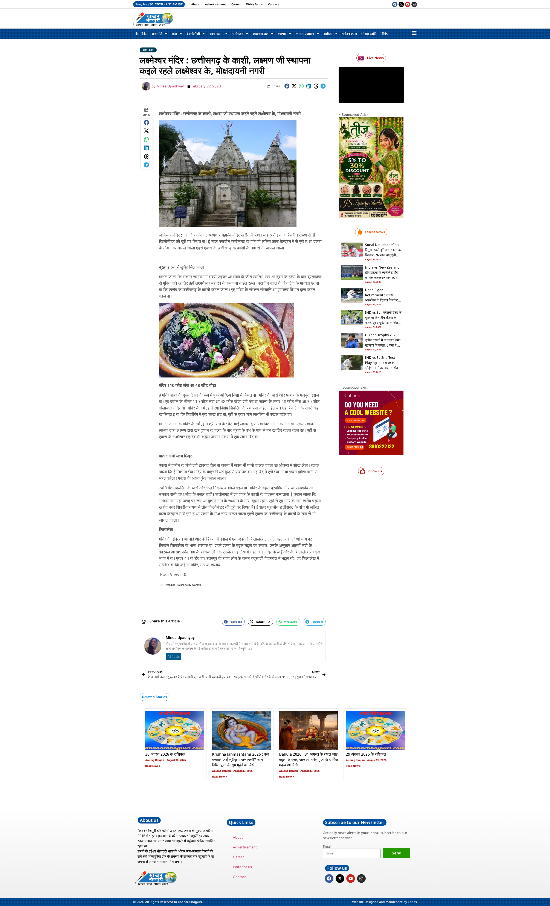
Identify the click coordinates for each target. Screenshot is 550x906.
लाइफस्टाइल (260, 33)
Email (327, 846)
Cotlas (412, 902)
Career (236, 4)
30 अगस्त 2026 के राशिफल (165, 754)
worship (197, 585)
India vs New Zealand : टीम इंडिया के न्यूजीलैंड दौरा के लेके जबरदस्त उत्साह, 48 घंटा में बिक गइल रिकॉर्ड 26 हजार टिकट (383, 278)
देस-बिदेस (141, 33)
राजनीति (157, 33)
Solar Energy (184, 585)
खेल (174, 33)
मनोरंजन (237, 33)
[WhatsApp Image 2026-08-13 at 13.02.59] (371, 217)
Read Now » (152, 765)
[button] (287, 86)
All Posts (174, 656)
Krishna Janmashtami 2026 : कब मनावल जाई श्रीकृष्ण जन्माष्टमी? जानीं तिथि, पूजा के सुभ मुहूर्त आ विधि (240, 760)
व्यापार (282, 33)
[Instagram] (414, 4)
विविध (384, 33)
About (195, 4)
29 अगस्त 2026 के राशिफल (366, 754)
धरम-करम (216, 33)
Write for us (254, 4)
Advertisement (215, 4)
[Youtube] (407, 4)
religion (171, 585)
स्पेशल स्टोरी (368, 33)
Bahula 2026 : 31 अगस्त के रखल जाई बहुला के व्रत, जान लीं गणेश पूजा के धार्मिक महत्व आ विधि (308, 760)
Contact (273, 4)
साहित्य (328, 33)
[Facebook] (394, 4)
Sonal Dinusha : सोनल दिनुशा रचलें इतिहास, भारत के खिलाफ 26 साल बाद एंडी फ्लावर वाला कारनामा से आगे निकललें (383, 255)
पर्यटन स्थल (349, 33)
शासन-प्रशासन (305, 33)
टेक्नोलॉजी (193, 33)
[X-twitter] (401, 4)
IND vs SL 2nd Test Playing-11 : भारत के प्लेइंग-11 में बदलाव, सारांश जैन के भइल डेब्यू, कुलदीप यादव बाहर (381, 368)
